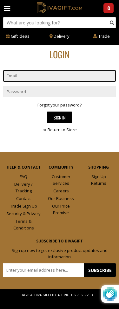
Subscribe (100, 270)
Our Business (61, 198)
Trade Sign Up (23, 206)
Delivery (61, 36)
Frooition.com (66, 300)
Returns (98, 183)
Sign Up (98, 176)
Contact (23, 198)
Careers (61, 191)
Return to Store (62, 129)
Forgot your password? (59, 105)
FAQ (23, 176)
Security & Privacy (23, 213)
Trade (103, 36)
